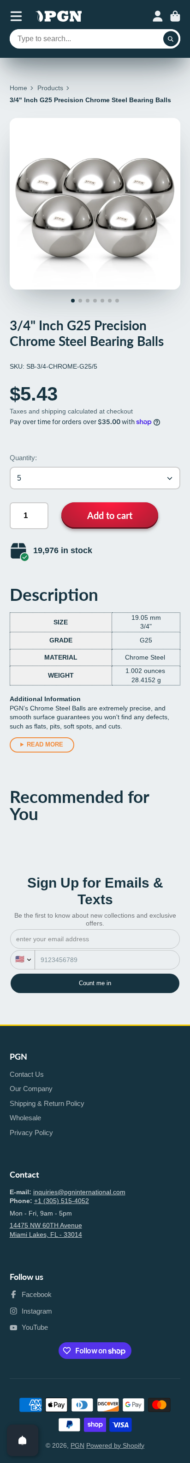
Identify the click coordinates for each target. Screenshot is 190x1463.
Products (50, 88)
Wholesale (25, 1118)
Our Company (31, 1089)
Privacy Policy (31, 1132)
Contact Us (27, 1074)
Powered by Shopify (115, 1445)
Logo (59, 16)
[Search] (171, 39)
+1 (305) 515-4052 (61, 1200)
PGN (77, 1445)
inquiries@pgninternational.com (79, 1192)
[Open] (22, 1440)
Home (18, 88)
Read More (45, 744)
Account (157, 16)
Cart (175, 16)
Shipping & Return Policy (47, 1103)
